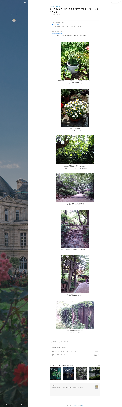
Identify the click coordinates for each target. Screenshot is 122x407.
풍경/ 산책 (58, 347)
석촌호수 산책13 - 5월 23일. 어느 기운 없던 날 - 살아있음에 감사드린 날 (63, 351)
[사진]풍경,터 (54, 347)
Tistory (82, 405)
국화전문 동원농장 (57, 33)
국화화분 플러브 (56, 24)
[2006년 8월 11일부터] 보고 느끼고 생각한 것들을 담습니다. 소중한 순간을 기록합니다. (68, 387)
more (99, 365)
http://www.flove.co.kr (57, 22)
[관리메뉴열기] (120, 2)
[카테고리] (3, 3)
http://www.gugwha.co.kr (57, 31)
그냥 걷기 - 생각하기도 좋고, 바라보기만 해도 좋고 (59, 352)
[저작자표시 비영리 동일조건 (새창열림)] (66, 341)
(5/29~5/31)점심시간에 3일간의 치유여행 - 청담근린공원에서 (61, 349)
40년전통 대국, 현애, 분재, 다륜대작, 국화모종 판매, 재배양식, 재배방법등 (69, 35)
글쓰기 (6, 404)
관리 (21, 404)
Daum (75, 405)
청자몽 (14, 14)
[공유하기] (55, 342)
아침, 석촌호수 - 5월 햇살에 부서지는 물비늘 (59, 354)
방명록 (11, 404)
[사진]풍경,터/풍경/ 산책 (55, 6)
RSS (16, 404)
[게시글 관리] (57, 342)
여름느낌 (53, 355)
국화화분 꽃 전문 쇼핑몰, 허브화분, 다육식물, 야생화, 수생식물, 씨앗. (68, 26)
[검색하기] (25, 2)
